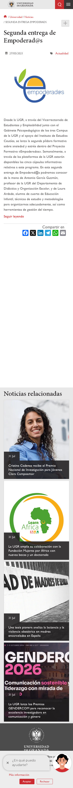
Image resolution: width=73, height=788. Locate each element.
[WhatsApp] (55, 232)
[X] (33, 232)
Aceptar (27, 781)
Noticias (29, 16)
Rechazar (45, 781)
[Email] (63, 232)
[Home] (20, 4)
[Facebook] (25, 232)
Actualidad (61, 53)
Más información (19, 775)
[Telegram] (48, 232)
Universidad (16, 16)
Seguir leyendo (14, 216)
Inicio (5, 17)
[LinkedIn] (40, 232)
